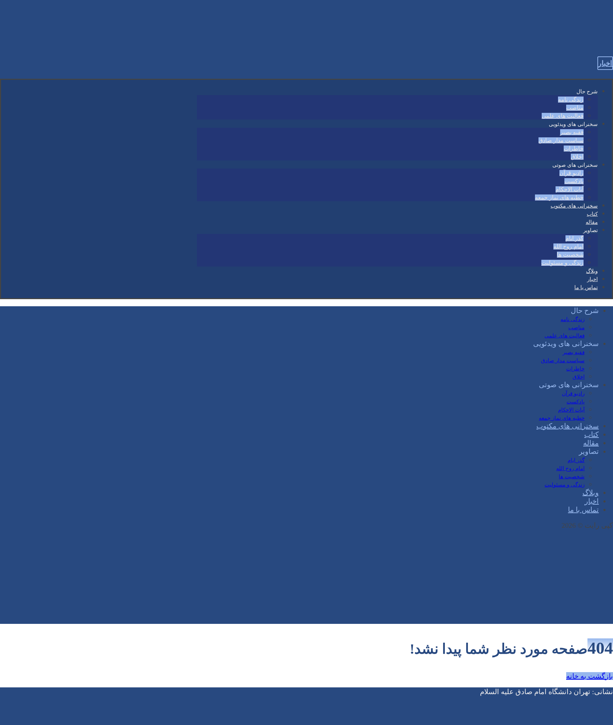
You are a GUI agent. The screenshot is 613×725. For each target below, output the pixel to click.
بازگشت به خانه (589, 676)
